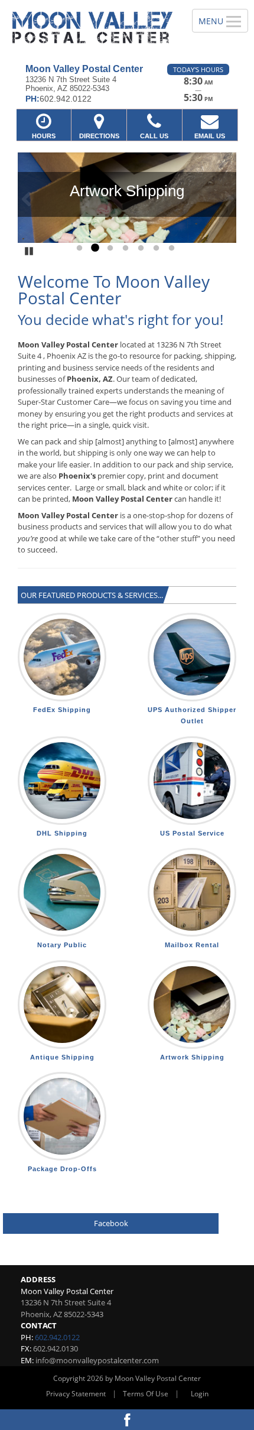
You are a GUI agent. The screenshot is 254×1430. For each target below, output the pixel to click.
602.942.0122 (57, 1337)
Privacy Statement (76, 1394)
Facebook (111, 1223)
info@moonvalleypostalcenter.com (97, 1360)
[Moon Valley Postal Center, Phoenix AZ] (89, 27)
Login (200, 1394)
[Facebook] (127, 1419)
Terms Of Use (145, 1394)
